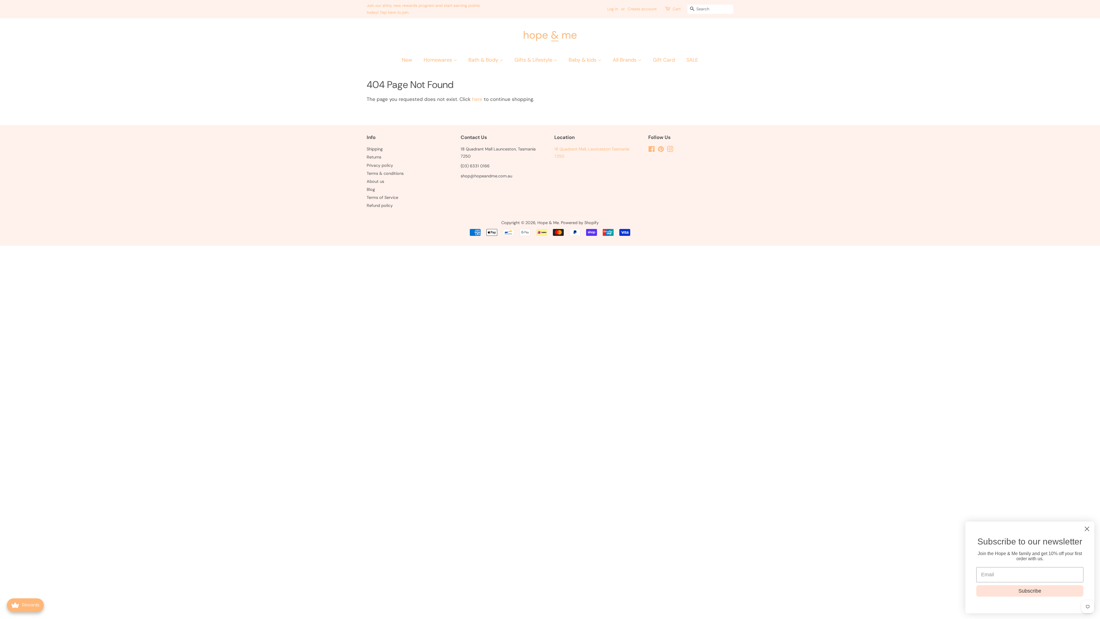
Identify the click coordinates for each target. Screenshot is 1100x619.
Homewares (438, 59)
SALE (692, 59)
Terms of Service (382, 197)
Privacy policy (380, 165)
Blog (371, 189)
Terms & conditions (385, 173)
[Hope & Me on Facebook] (651, 150)
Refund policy (380, 205)
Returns (374, 157)
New (407, 59)
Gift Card (664, 59)
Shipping (375, 149)
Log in (612, 8)
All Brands (625, 59)
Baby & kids (583, 59)
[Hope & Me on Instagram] (670, 150)
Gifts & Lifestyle (534, 59)
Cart (677, 8)
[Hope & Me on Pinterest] (661, 150)
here (477, 99)
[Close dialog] (1087, 529)
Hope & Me (548, 222)
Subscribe (1029, 591)
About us (375, 181)
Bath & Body (484, 59)
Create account (642, 8)
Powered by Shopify (580, 222)
